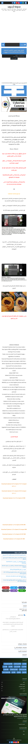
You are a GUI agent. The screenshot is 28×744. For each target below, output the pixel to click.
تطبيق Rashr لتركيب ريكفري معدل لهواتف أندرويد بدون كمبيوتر (14, 558)
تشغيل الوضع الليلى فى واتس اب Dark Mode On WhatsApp (16, 562)
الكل (10, 666)
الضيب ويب (16, 666)
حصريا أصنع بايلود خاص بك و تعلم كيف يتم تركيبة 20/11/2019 (16, 576)
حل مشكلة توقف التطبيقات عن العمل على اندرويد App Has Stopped (14, 566)
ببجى (4, 666)
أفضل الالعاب (16, 664)
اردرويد (25, 718)
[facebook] (13, 3)
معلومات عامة (6, 672)
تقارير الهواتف (13, 669)
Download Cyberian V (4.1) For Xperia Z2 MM (14, 498)
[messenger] (21, 3)
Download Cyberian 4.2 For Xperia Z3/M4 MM (14, 525)
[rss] (18, 742)
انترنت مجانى (13, 688)
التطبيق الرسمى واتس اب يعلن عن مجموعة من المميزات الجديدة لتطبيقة (15, 715)
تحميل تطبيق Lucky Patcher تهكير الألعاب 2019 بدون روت (14, 555)
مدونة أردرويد (14, 7)
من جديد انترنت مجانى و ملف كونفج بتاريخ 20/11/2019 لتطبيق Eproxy (15, 572)
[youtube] (17, 3)
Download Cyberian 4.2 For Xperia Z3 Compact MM (14, 529)
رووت (16, 56)
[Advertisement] (14, 27)
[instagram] (19, 3)
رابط (24, 731)
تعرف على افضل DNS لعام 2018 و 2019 (18, 569)
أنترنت (23, 666)
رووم (18, 672)
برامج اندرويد (22, 669)
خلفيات (5, 669)
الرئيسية (22, 45)
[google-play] (23, 3)
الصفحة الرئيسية (22, 56)
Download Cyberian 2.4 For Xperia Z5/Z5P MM (14, 534)
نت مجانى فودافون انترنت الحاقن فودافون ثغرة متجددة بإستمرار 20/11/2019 (14, 580)
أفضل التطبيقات (7, 664)
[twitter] (15, 3)
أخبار (24, 664)
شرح (13, 56)
